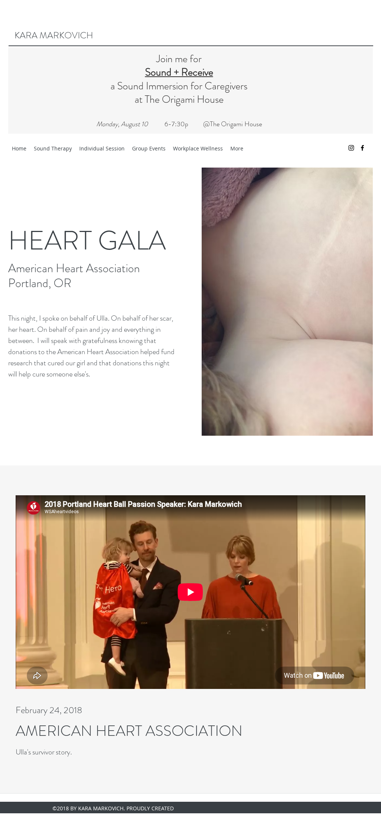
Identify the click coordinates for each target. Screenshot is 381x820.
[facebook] (362, 148)
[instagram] (351, 148)
